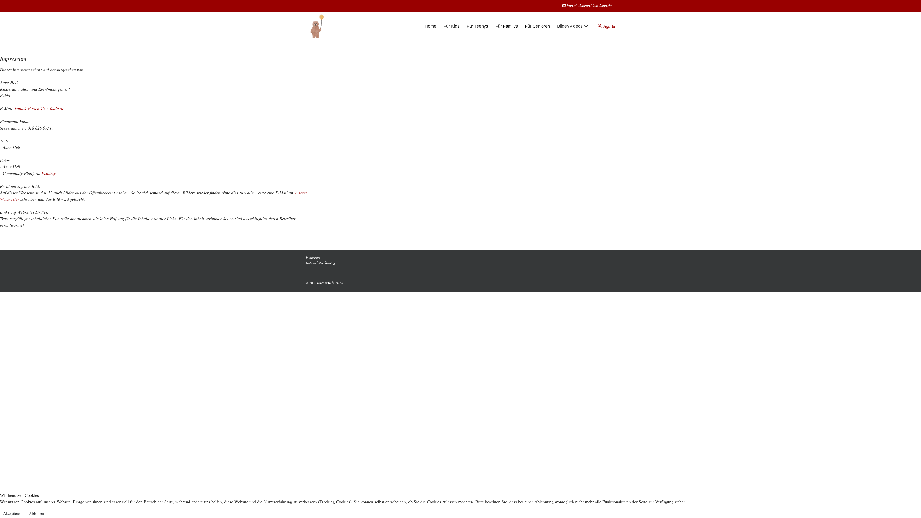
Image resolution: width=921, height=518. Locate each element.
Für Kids (451, 26)
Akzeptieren (12, 513)
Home (430, 26)
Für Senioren (537, 26)
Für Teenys (477, 26)
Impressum (313, 257)
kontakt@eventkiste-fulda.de (589, 6)
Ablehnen (36, 513)
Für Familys (506, 26)
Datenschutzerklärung (320, 262)
